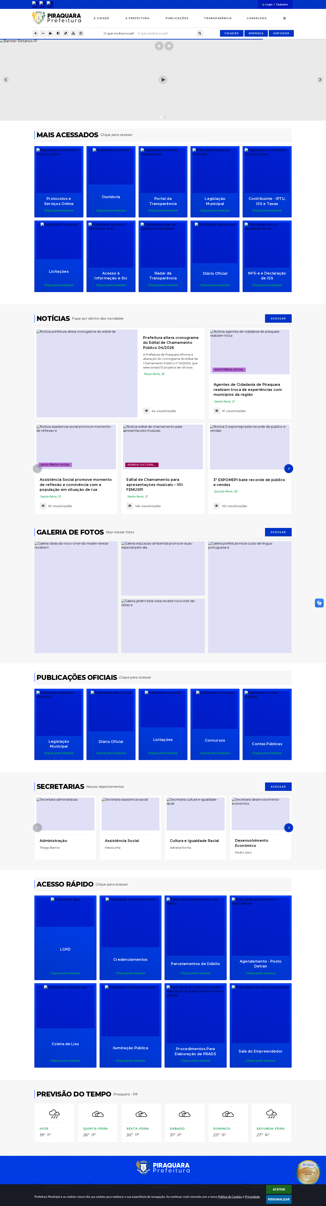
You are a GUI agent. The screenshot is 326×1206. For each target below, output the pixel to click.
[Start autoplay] (159, 46)
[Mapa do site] (73, 33)
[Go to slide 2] (164, 117)
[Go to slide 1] (161, 117)
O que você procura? (119, 33)
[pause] (169, 46)
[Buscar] (199, 33)
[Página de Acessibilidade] (80, 33)
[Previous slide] (6, 80)
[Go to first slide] (320, 80)
